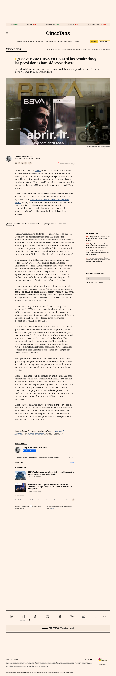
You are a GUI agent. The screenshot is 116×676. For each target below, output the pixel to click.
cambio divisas (59, 619)
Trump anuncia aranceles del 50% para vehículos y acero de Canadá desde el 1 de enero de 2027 (98, 259)
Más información (19, 508)
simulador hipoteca (23, 619)
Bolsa (48, 49)
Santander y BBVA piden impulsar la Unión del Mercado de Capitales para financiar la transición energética (50, 487)
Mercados (31, 41)
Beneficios (46, 500)
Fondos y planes (53, 41)
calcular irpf (11, 619)
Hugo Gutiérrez (32, 476)
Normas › (72, 462)
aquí (52, 508)
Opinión (70, 41)
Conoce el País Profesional (58, 628)
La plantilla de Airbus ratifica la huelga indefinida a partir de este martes (98, 238)
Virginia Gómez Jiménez (24, 156)
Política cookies (20, 672)
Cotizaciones (44, 41)
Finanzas (68, 500)
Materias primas (77, 49)
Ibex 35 (12, 24)
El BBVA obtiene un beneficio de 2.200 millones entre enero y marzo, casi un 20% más (51, 473)
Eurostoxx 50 (71, 24)
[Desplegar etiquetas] (73, 499)
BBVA (38, 170)
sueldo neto (35, 619)
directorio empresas (72, 619)
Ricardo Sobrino (32, 491)
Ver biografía (27, 450)
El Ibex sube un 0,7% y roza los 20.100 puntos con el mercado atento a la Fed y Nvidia (97, 252)
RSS (58, 672)
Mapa (55, 672)
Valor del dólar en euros (94, 24)
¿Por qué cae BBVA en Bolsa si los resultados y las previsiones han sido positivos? (36, 225)
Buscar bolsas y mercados (95, 273)
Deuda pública (87, 49)
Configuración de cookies (30, 672)
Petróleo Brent (50, 24)
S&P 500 (29, 24)
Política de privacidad (42, 672)
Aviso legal (13, 672)
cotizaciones (83, 619)
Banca (16, 56)
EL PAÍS (76, 41)
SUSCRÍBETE (94, 41)
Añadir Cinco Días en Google (66, 163)
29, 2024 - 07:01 (19, 158)
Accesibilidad (50, 672)
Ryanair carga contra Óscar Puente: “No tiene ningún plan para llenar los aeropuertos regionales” (97, 245)
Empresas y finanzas (22, 41)
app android (104, 619)
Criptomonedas (96, 49)
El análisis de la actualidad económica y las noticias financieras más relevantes (38, 457)
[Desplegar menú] (7, 33)
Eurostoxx (94, 282)
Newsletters (62, 672)
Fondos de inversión (66, 49)
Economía (37, 41)
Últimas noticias (62, 41)
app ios (96, 619)
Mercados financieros (20, 500)
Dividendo (39, 500)
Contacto (8, 672)
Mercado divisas (55, 49)
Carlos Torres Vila (55, 500)
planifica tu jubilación (47, 619)
